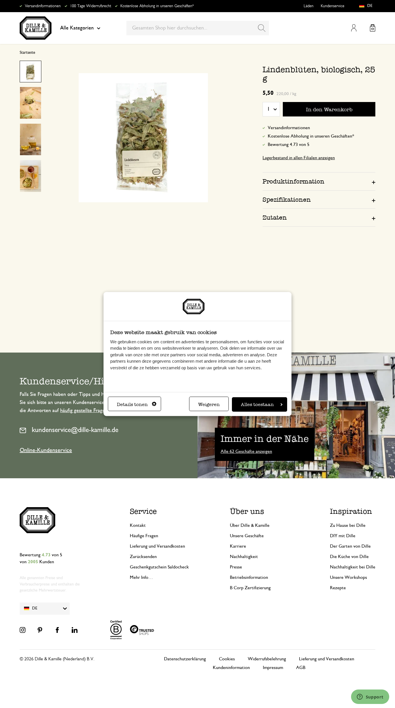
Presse (236, 567)
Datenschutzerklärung (185, 659)
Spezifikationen (287, 199)
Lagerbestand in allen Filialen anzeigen (299, 157)
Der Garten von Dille (350, 546)
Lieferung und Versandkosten (157, 546)
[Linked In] (74, 630)
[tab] (319, 181)
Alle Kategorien (77, 28)
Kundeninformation (231, 667)
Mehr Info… (141, 577)
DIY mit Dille (342, 535)
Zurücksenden (143, 556)
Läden (308, 6)
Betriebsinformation (249, 577)
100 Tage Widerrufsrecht (90, 6)
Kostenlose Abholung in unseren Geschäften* (157, 6)
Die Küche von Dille (349, 556)
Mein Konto (354, 27)
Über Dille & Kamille (250, 525)
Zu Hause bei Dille (348, 525)
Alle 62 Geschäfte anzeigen (246, 451)
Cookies (227, 659)
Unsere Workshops (348, 577)
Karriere (238, 546)
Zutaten (275, 217)
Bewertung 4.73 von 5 (288, 144)
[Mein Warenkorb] (372, 27)
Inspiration (351, 511)
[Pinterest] (40, 630)
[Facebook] (57, 630)
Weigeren (209, 404)
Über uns (247, 511)
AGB (300, 667)
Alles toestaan (257, 404)
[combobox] (197, 28)
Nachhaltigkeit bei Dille (352, 567)
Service (143, 511)
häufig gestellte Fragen (84, 410)
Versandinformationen (43, 6)
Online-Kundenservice (46, 450)
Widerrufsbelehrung (267, 659)
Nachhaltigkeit (244, 556)
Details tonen (132, 404)
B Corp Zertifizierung (250, 587)
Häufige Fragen (144, 535)
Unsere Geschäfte (247, 535)
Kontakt (138, 525)
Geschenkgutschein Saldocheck (159, 567)
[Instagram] (22, 630)
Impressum (273, 667)
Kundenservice (332, 6)
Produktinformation (293, 181)
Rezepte (338, 587)
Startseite (27, 53)
